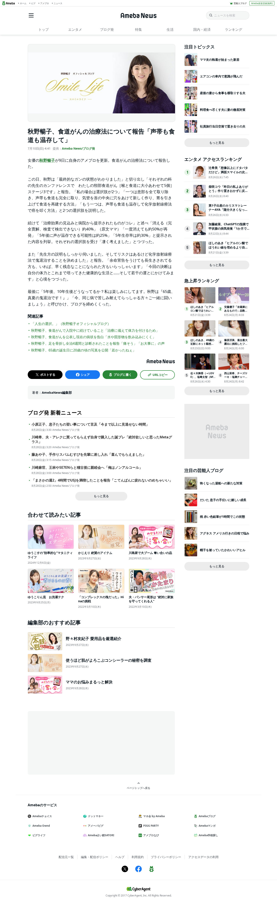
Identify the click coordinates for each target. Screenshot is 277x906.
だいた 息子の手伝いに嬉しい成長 (223, 500)
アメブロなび (151, 835)
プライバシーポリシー (166, 857)
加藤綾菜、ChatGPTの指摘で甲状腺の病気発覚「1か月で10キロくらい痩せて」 (229, 228)
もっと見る (101, 496)
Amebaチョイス (42, 816)
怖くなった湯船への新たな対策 (221, 483)
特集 (138, 29)
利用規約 (138, 857)
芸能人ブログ (240, 3)
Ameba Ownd (41, 826)
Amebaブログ (207, 816)
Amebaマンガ (207, 826)
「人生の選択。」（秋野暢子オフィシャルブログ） (71, 323)
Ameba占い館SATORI (101, 835)
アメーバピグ (95, 826)
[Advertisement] (66, 742)
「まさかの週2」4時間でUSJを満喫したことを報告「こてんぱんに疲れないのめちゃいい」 (102, 480)
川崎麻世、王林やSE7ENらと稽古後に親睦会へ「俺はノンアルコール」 (87, 467)
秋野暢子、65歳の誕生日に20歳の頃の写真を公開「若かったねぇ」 (83, 350)
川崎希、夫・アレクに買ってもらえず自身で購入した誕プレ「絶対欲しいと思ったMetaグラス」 (102, 439)
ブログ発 (107, 29)
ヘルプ (119, 857)
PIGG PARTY (151, 826)
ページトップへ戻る (138, 788)
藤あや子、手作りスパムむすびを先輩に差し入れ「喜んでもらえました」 (89, 454)
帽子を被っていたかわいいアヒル (222, 550)
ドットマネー (95, 816)
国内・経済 (202, 29)
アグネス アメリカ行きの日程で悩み (224, 533)
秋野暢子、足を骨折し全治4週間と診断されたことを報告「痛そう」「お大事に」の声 (98, 343)
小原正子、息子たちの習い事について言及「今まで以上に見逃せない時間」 (90, 424)
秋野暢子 (47, 160)
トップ (43, 29)
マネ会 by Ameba (154, 816)
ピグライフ (38, 835)
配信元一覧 (66, 857)
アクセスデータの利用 (203, 857)
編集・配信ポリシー (94, 857)
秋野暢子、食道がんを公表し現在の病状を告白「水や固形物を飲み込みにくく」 (93, 337)
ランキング (233, 29)
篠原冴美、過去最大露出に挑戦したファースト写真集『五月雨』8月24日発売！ (236, 345)
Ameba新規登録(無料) (262, 3)
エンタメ (75, 29)
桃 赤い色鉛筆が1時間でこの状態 (222, 516)
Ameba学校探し (208, 835)
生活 (170, 29)
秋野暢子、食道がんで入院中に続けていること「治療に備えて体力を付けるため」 (95, 330)
